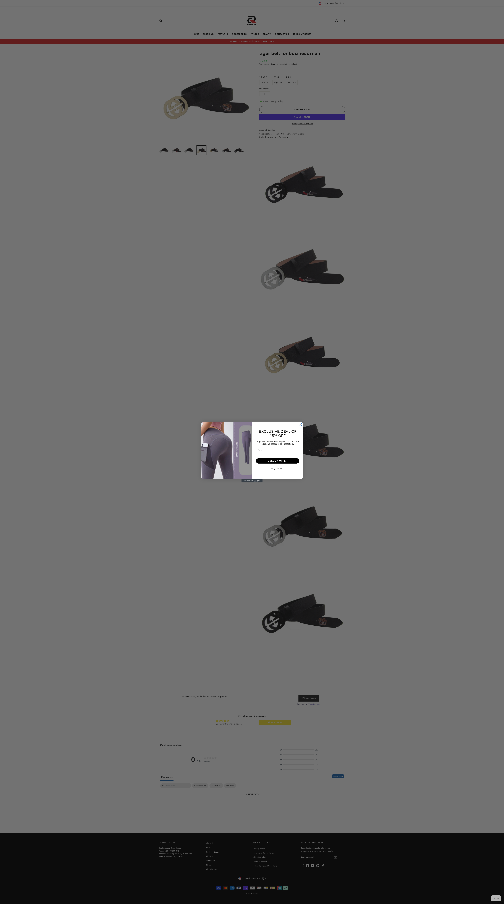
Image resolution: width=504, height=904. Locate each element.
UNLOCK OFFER (278, 461)
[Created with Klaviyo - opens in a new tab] (252, 480)
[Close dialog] (300, 424)
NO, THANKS (277, 469)
